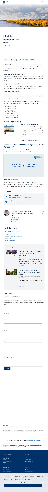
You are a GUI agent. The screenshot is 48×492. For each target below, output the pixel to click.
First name (6, 308)
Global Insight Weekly (10, 240)
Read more (21, 265)
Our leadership (27, 457)
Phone (5, 325)
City (5, 341)
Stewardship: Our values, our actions (13, 236)
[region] (24, 482)
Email (13, 221)
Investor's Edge (8, 238)
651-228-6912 (15, 218)
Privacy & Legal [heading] (6, 467)
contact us (30, 186)
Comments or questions (8, 357)
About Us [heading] (27, 454)
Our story (26, 455)
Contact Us (8, 45)
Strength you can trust (10, 234)
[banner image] (24, 15)
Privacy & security (6, 469)
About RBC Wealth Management (12, 231)
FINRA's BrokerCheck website (33, 440)
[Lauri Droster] (43, 212)
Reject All (23, 482)
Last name (6, 313)
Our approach (27, 459)
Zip (5, 352)
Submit (7, 368)
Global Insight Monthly (33, 140)
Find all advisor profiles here (14, 203)
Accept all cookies (23, 485)
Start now (26, 469)
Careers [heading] (26, 467)
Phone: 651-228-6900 (7, 461)
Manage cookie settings (23, 489)
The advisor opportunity (29, 471)
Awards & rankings (28, 461)
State (5, 346)
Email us (4, 462)
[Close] (46, 474)
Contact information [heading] (7, 454)
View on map (5, 459)
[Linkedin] (16, 222)
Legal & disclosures (6, 471)
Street (5, 330)
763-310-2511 (15, 219)
